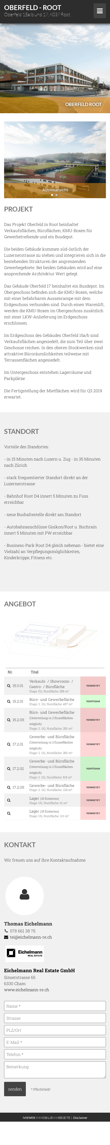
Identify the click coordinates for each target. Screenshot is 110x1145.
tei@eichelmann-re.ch (30, 937)
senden (15, 1089)
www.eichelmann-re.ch (26, 989)
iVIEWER (48, 1118)
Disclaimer (80, 1118)
